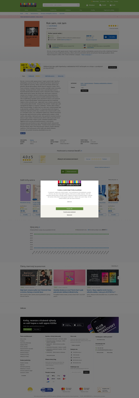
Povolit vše (69, 208)
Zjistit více (69, 201)
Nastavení (69, 214)
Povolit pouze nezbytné (69, 211)
